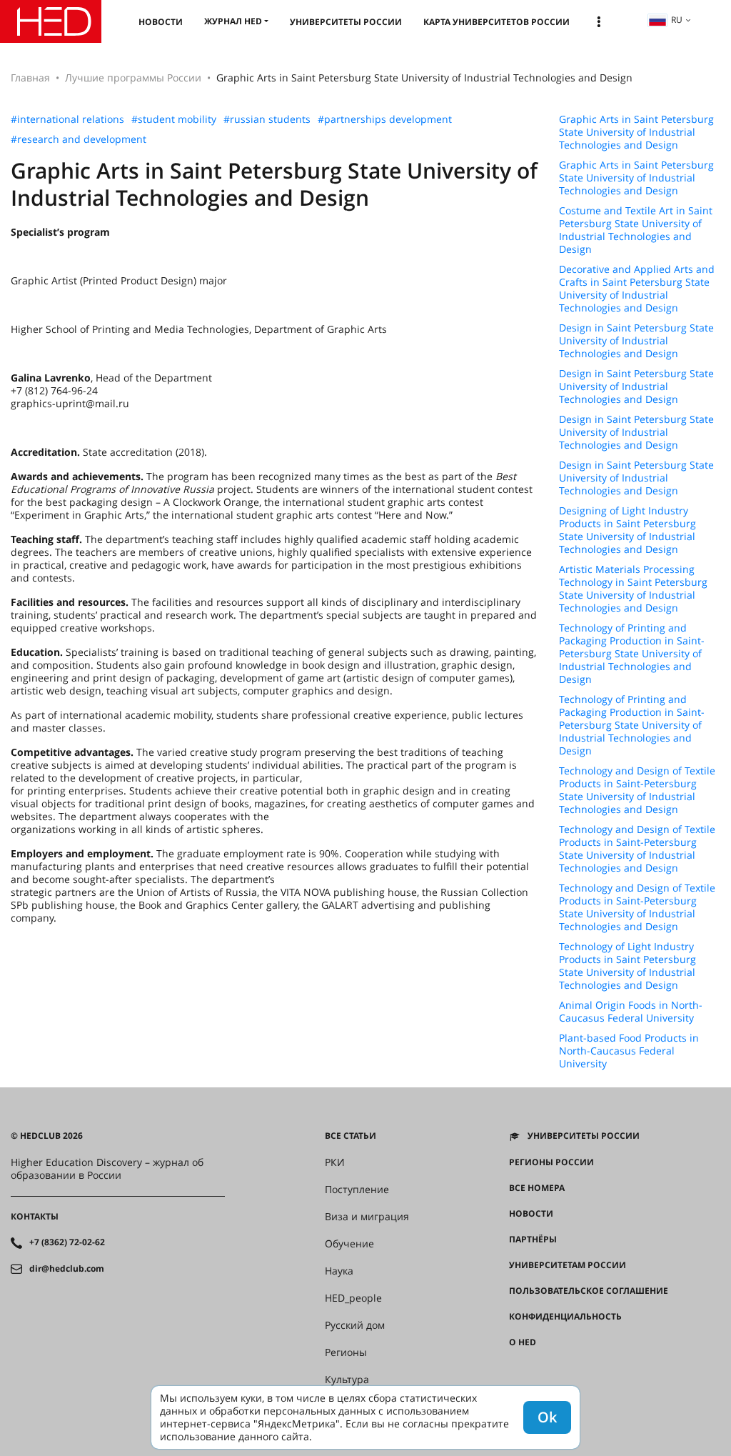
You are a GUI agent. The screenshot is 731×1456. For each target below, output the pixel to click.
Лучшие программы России (133, 77)
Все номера (537, 1188)
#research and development (78, 139)
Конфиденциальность (565, 1316)
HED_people (353, 1298)
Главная (30, 77)
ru (676, 20)
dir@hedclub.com (66, 1269)
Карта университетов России (496, 22)
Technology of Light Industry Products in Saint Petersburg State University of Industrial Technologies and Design (627, 966)
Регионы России (551, 1162)
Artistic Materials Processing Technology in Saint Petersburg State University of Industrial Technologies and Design (633, 588)
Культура (347, 1379)
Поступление (357, 1189)
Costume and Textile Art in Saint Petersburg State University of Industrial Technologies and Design (635, 230)
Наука (339, 1271)
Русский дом (355, 1325)
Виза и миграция (367, 1216)
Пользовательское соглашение (588, 1291)
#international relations (67, 119)
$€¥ (516, 1368)
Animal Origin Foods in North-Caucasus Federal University (630, 1011)
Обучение (349, 1243)
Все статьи (350, 1136)
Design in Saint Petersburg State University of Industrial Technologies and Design (636, 340)
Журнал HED (233, 21)
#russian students (267, 119)
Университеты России (346, 22)
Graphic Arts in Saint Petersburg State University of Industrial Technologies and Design (636, 132)
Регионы (346, 1352)
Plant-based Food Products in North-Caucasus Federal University (629, 1051)
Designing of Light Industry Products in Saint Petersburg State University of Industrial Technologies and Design (627, 530)
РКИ (335, 1162)
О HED (522, 1342)
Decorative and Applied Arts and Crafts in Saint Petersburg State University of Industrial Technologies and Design (637, 288)
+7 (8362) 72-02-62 (67, 1242)
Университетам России (567, 1265)
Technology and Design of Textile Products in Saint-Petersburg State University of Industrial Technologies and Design (637, 790)
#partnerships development (385, 119)
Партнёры (533, 1239)
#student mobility (173, 119)
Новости (160, 22)
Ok (547, 1417)
